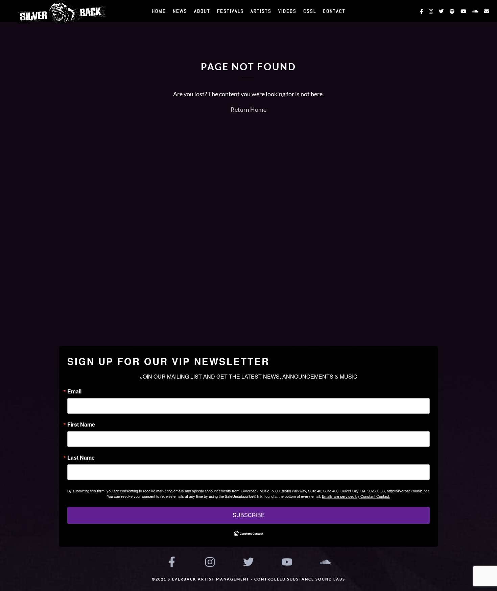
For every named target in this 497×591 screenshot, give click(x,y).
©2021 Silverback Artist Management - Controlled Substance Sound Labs (248, 579)
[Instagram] (210, 562)
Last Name (81, 457)
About (202, 11)
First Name (81, 424)
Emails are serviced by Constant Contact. (356, 496)
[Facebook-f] (172, 562)
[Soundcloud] (325, 562)
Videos (287, 11)
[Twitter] (248, 562)
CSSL (309, 11)
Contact (334, 11)
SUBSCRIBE (249, 515)
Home (159, 11)
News (180, 11)
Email (74, 391)
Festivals (230, 11)
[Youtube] (287, 562)
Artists (261, 11)
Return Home (248, 109)
